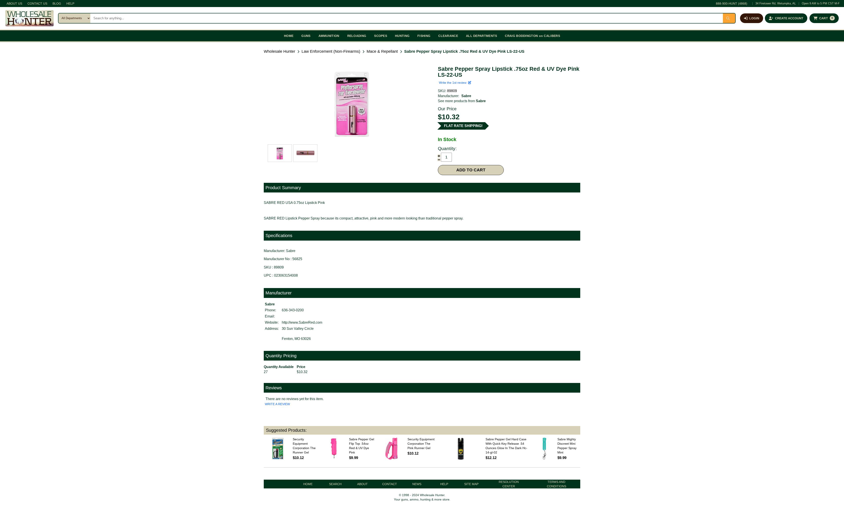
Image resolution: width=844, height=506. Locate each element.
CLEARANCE (448, 36)
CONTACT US (37, 3)
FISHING (423, 36)
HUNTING (402, 36)
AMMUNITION (328, 36)
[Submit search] (729, 18)
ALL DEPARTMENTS (481, 36)
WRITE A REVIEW (277, 404)
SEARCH (335, 484)
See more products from (462, 101)
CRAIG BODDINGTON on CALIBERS (532, 36)
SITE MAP (471, 484)
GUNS (305, 36)
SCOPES (380, 36)
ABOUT (362, 484)
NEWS (416, 484)
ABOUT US (14, 3)
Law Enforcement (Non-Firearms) (331, 51)
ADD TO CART (471, 170)
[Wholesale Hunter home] (29, 18)
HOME (288, 36)
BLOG (57, 3)
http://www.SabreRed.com (302, 322)
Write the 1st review (453, 82)
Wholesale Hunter (279, 51)
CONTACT (389, 484)
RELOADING (356, 36)
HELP (70, 3)
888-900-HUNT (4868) (731, 3)
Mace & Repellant (382, 51)
